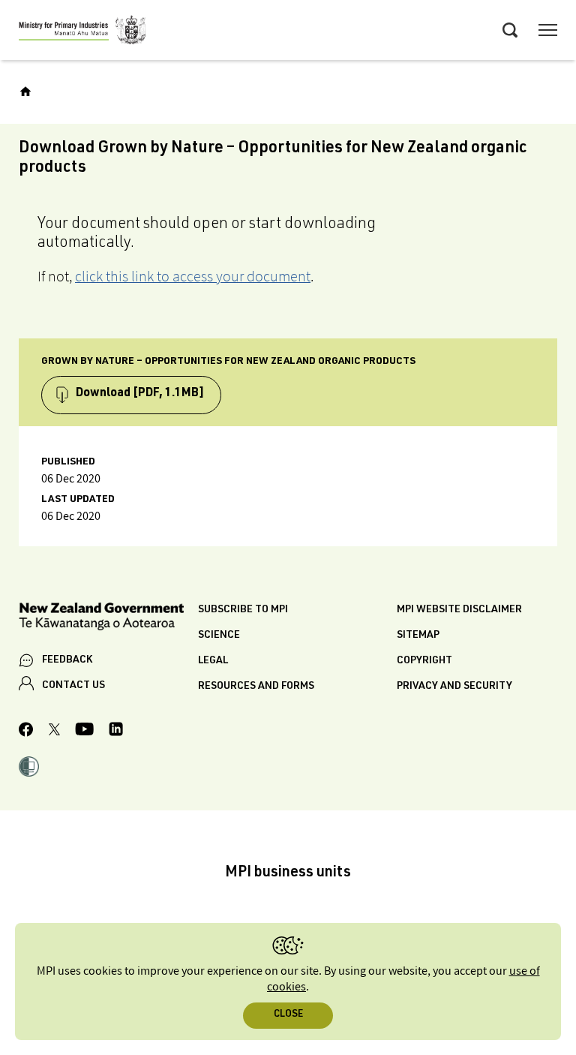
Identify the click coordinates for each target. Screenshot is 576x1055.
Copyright (424, 661)
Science (219, 635)
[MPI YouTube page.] (84, 731)
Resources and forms (256, 686)
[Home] (25, 91)
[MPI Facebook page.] (26, 731)
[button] (29, 768)
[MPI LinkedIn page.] (116, 731)
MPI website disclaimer (459, 610)
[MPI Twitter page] (54, 731)
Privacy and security (454, 686)
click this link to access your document (192, 276)
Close (288, 1015)
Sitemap (418, 635)
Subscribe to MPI (243, 610)
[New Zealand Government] (108, 619)
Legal (213, 661)
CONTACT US (73, 686)
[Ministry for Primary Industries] (82, 32)
